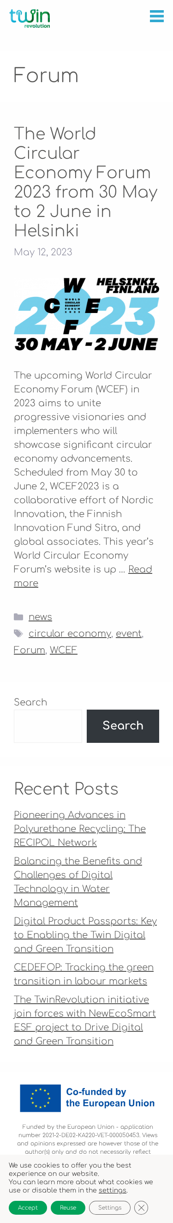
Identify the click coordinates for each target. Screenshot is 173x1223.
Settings (109, 1208)
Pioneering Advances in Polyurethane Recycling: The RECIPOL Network (80, 829)
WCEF (64, 650)
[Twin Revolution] (29, 18)
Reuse (68, 1208)
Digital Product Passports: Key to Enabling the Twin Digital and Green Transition (85, 935)
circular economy (70, 633)
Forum (29, 650)
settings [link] (112, 1190)
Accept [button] (28, 1208)
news (40, 617)
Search (30, 702)
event (129, 633)
